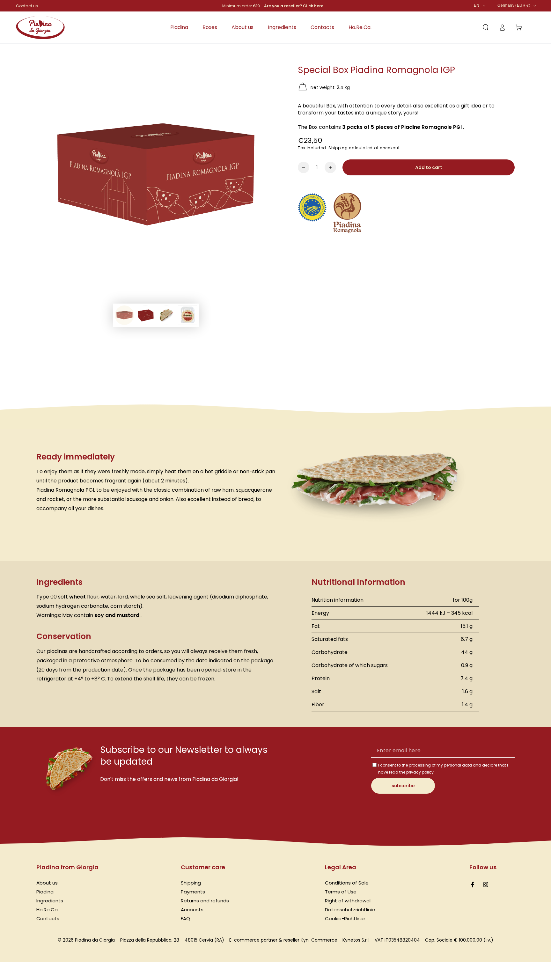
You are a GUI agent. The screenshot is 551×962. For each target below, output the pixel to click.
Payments (193, 891)
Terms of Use (340, 891)
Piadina (45, 891)
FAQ (185, 918)
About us (47, 882)
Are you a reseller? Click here (293, 6)
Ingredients (49, 900)
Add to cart (428, 167)
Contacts (47, 918)
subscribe (403, 785)
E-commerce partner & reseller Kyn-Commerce (283, 940)
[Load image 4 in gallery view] (187, 315)
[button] (485, 27)
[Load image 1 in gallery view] (124, 315)
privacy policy (420, 772)
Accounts (192, 909)
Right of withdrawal (348, 900)
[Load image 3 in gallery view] (166, 315)
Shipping (338, 148)
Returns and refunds (205, 900)
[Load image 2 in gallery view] (145, 315)
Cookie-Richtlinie (345, 918)
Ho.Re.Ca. (47, 909)
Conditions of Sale (347, 882)
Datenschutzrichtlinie (350, 909)
